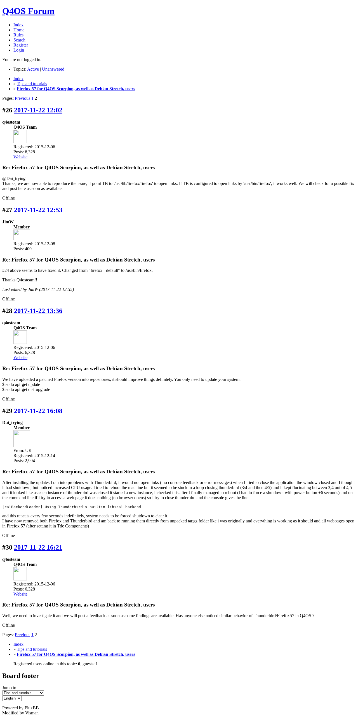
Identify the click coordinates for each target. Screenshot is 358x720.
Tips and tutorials (32, 83)
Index (18, 24)
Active (33, 69)
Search (19, 40)
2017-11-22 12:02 (38, 110)
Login (18, 50)
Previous (22, 98)
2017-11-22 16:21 (38, 547)
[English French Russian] (12, 698)
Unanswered (53, 69)
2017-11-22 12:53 (38, 210)
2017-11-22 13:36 (38, 310)
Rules (18, 35)
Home (18, 29)
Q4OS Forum (28, 11)
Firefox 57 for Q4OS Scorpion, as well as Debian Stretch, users (76, 88)
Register (20, 45)
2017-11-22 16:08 (38, 411)
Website (20, 156)
